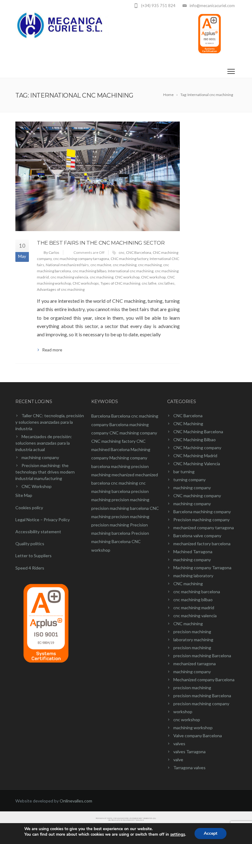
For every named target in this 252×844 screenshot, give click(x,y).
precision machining (130, 499)
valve (178, 759)
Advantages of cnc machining (61, 289)
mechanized (123, 474)
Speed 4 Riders (29, 567)
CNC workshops (86, 283)
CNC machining (188, 583)
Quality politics (29, 543)
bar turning (184, 471)
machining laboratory (193, 575)
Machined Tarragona (192, 551)
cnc (121, 252)
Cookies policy (29, 507)
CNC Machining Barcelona (198, 431)
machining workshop (193, 727)
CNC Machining (188, 423)
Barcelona (100, 415)
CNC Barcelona (138, 252)
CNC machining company (133, 432)
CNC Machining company (197, 447)
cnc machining (124, 264)
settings (177, 834)
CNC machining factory (129, 258)
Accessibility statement (38, 531)
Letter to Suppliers (33, 555)
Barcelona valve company (197, 535)
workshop (182, 711)
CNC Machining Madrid (195, 455)
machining (120, 466)
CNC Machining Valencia (196, 463)
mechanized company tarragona (203, 527)
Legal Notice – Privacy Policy (42, 519)
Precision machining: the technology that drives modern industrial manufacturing (45, 472)
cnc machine (100, 264)
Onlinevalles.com (76, 800)
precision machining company (201, 703)
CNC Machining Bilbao (194, 439)
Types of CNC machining (120, 283)
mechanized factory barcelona (201, 543)
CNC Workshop (37, 486)
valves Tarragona (189, 751)
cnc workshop (186, 719)
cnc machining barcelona (196, 591)
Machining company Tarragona (202, 567)
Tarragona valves (189, 767)
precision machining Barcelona (202, 655)
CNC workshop (127, 277)
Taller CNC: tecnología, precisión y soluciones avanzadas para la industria (49, 422)
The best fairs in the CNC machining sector (101, 243)
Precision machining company (201, 519)
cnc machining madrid (193, 607)
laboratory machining (193, 639)
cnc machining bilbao (89, 271)
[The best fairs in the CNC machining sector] (97, 176)
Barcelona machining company (202, 511)
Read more (52, 349)
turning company (189, 479)
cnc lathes (166, 283)
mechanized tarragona (194, 663)
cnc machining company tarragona (81, 258)
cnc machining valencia (69, 277)
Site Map (23, 495)
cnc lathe (149, 283)
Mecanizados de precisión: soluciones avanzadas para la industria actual (43, 443)
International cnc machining (130, 271)
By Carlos (51, 252)
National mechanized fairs (67, 264)
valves (179, 743)
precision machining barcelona (120, 508)
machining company (40, 457)
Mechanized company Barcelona (203, 679)
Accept (210, 833)
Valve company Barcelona (197, 735)
